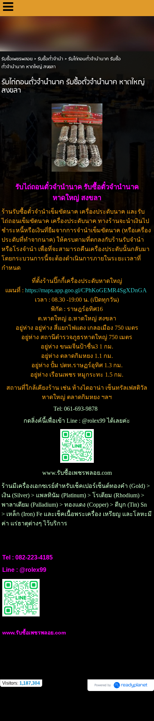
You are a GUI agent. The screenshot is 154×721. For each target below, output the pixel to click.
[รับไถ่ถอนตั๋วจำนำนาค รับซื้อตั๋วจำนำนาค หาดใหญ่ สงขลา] (77, 136)
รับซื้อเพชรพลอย (17, 59)
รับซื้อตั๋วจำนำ (50, 59)
